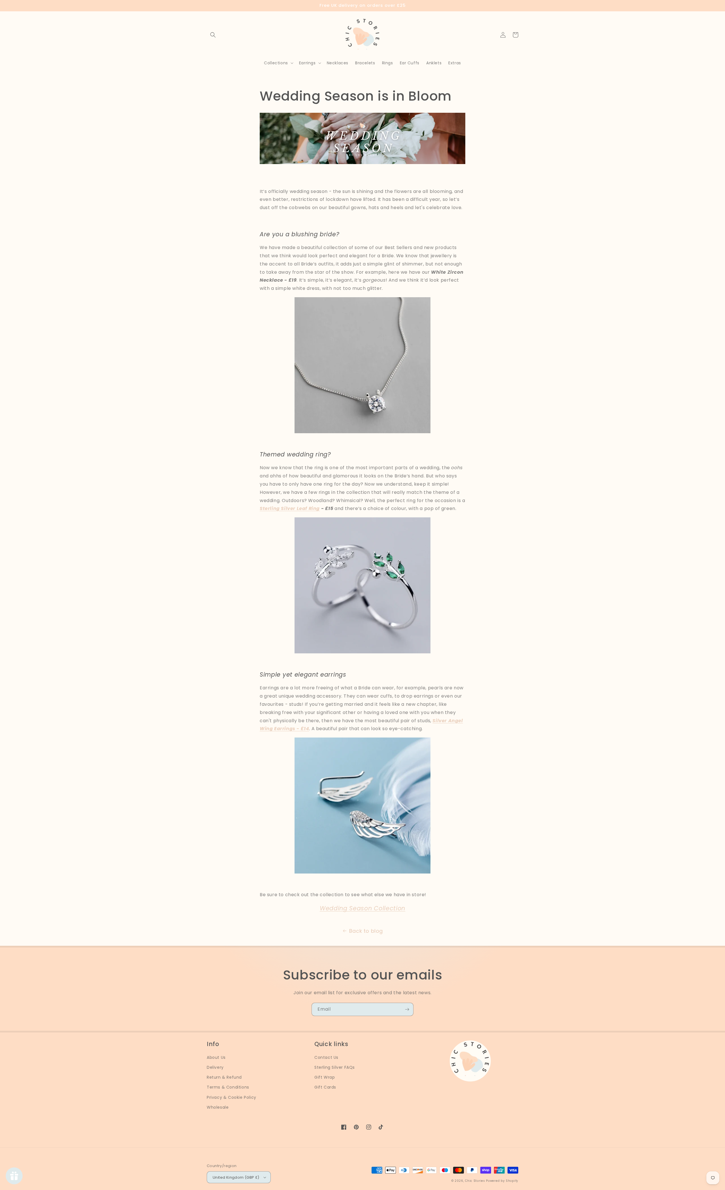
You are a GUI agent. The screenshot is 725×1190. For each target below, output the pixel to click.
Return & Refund (224, 1077)
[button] (213, 35)
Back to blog (366, 930)
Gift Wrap (324, 1077)
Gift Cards (325, 1087)
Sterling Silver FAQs (334, 1067)
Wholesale (218, 1107)
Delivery (215, 1067)
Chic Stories (475, 1181)
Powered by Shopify (502, 1181)
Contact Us (326, 1057)
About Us (216, 1057)
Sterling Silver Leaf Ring (290, 508)
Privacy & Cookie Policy (231, 1097)
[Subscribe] (407, 1009)
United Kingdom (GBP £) (236, 1177)
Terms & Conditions (228, 1087)
